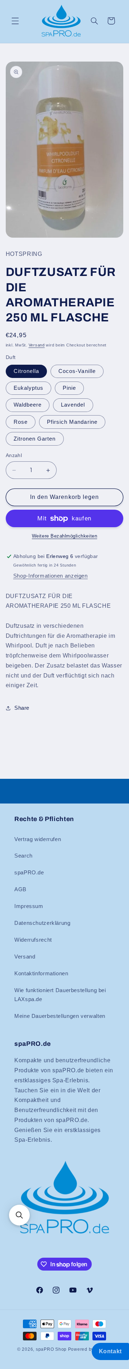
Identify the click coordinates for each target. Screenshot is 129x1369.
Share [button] (21, 708)
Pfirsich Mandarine (72, 422)
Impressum (28, 906)
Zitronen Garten (35, 439)
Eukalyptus (29, 388)
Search (23, 856)
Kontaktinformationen (41, 973)
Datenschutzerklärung (42, 923)
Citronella (26, 371)
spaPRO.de (29, 872)
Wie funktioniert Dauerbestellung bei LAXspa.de (60, 995)
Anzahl (14, 455)
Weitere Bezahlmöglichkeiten (64, 536)
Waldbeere (28, 405)
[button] (15, 21)
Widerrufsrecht (33, 940)
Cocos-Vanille (77, 371)
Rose (21, 422)
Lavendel (73, 405)
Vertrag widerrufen (37, 839)
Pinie (69, 388)
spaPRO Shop (51, 1349)
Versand (37, 345)
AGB (20, 889)
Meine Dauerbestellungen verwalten (59, 1016)
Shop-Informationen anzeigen (50, 576)
